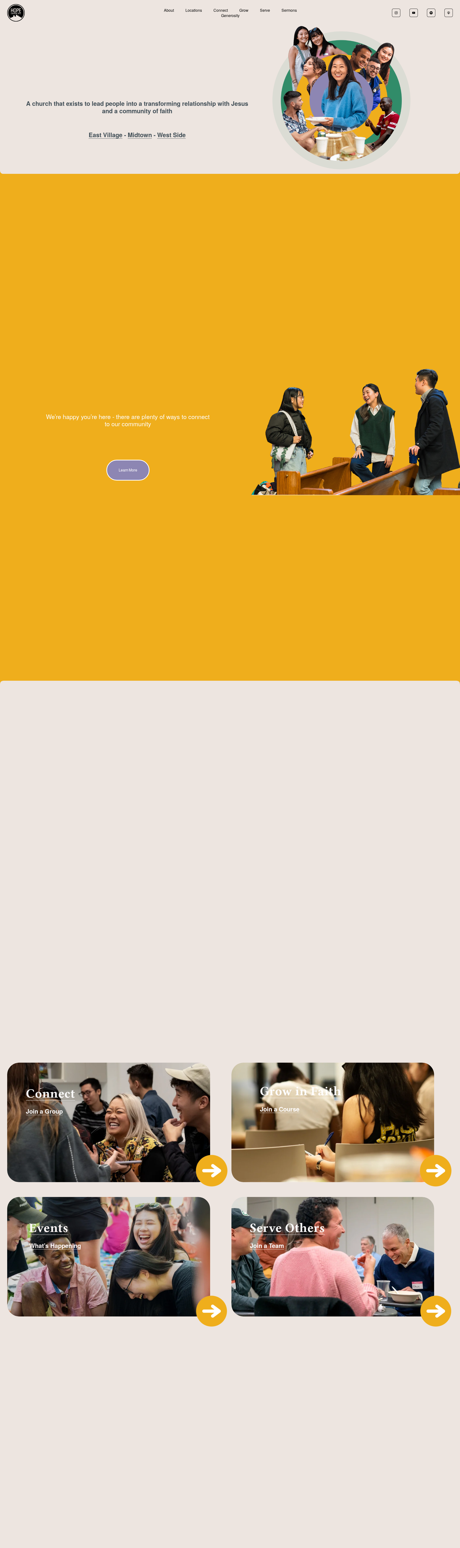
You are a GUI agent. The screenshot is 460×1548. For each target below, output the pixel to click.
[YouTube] (413, 13)
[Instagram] (396, 13)
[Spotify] (431, 13)
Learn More (128, 470)
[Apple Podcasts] (448, 13)
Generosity (230, 15)
